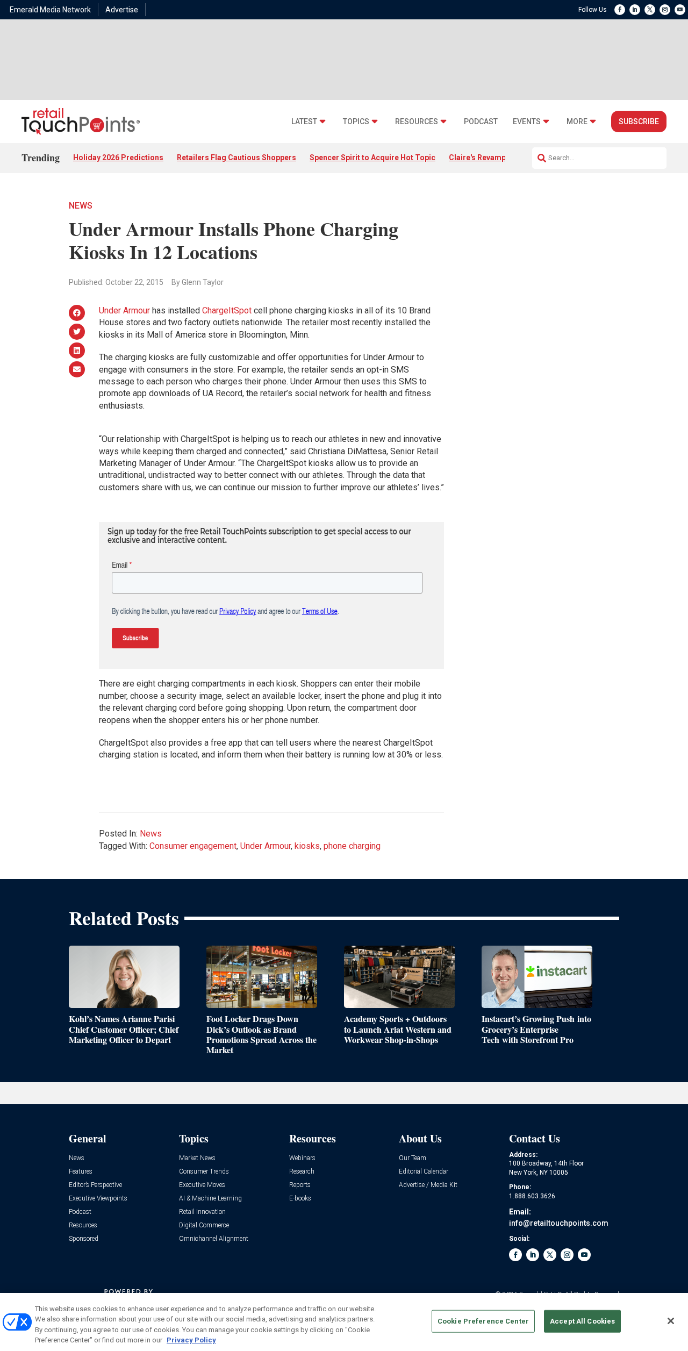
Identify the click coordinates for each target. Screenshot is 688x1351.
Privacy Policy (191, 1340)
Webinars (302, 1158)
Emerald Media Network (50, 9)
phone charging (352, 846)
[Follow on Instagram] (665, 9)
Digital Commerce (204, 1225)
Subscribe (639, 121)
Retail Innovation (202, 1212)
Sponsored (83, 1238)
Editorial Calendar (423, 1171)
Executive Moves (202, 1185)
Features (80, 1171)
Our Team (412, 1158)
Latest (304, 122)
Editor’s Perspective (95, 1185)
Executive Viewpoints (98, 1198)
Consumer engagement (192, 846)
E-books (300, 1198)
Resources (416, 122)
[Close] (671, 1321)
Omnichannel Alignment (213, 1238)
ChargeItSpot (227, 310)
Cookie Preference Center (483, 1321)
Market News (197, 1158)
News (80, 206)
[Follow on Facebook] (619, 9)
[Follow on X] (649, 9)
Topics (356, 122)
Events (527, 122)
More (577, 122)
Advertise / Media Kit (428, 1185)
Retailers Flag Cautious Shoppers (236, 157)
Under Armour (124, 310)
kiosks (307, 846)
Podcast (481, 122)
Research (301, 1171)
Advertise (121, 9)
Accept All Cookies (582, 1321)
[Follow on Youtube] (680, 9)
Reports (300, 1185)
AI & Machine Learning (210, 1198)
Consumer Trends (204, 1171)
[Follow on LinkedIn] (634, 9)
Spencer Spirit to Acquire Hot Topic (372, 157)
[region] (344, 1322)
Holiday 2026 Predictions (118, 157)
